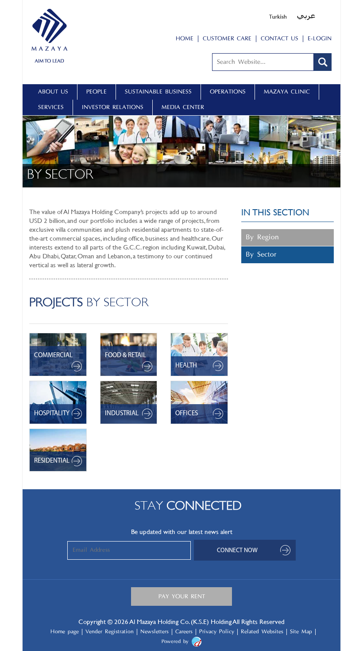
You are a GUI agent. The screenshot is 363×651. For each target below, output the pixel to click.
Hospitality (52, 413)
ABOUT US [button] (53, 92)
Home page (64, 632)
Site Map (301, 632)
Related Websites (262, 632)
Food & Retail (125, 355)
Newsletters (154, 632)
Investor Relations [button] (112, 107)
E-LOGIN (320, 39)
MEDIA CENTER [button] (183, 107)
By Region (262, 237)
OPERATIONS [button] (228, 92)
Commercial (53, 355)
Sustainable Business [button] (158, 92)
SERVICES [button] (51, 107)
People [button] (96, 92)
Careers (184, 632)
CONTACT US (279, 39)
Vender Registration (109, 632)
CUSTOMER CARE (227, 39)
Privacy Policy (216, 632)
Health (186, 366)
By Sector (261, 254)
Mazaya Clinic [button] (287, 92)
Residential (52, 461)
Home (184, 39)
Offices (186, 413)
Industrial (122, 413)
